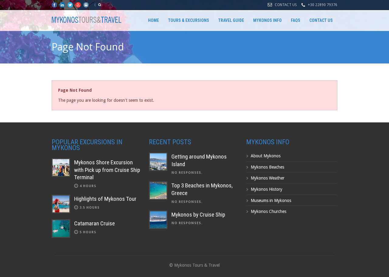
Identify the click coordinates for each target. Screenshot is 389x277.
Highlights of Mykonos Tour (105, 198)
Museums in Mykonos (271, 200)
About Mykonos (266, 155)
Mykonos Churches (268, 211)
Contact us (321, 20)
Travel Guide (231, 20)
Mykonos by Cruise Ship (198, 214)
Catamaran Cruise (94, 223)
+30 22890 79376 (322, 5)
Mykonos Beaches (267, 167)
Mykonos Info (267, 20)
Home (153, 20)
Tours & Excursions (188, 20)
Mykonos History (266, 189)
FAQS (295, 20)
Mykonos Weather (267, 178)
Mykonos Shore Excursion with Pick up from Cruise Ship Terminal (107, 170)
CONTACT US (286, 5)
